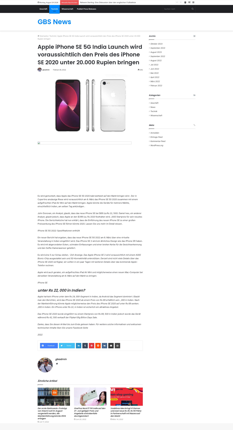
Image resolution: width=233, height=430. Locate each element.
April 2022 (154, 77)
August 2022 (156, 60)
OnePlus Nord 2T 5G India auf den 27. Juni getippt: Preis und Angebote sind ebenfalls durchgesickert (89, 412)
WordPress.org (156, 145)
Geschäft (43, 9)
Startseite (43, 36)
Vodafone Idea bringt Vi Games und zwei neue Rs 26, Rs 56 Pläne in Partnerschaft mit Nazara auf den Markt (125, 412)
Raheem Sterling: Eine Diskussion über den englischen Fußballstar (108, 2)
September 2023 (157, 48)
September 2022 (157, 56)
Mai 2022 (154, 73)
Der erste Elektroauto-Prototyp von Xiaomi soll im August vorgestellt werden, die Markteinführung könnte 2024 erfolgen (52, 413)
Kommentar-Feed (157, 141)
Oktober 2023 (156, 44)
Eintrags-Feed (156, 137)
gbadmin (45, 70)
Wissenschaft (67, 9)
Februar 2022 (156, 85)
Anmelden (154, 133)
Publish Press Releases (86, 9)
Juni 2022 (154, 69)
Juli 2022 (154, 65)
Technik (54, 9)
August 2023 (156, 52)
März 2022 (155, 81)
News (152, 107)
